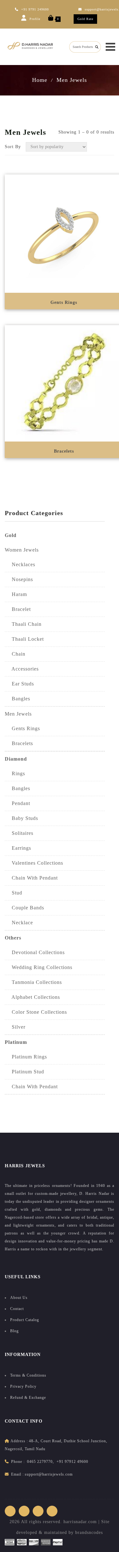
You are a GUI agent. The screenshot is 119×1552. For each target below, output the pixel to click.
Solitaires (19, 833)
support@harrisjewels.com (49, 1474)
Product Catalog (24, 1320)
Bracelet (18, 609)
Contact (17, 1308)
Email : (17, 1474)
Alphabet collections (32, 997)
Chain (15, 654)
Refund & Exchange (28, 1397)
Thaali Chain (23, 624)
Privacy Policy (23, 1386)
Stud (13, 892)
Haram (16, 594)
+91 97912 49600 (72, 1461)
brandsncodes (89, 1532)
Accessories (22, 668)
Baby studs (21, 818)
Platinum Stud (24, 1071)
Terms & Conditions (28, 1375)
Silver (15, 1027)
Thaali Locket (24, 639)
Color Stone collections (36, 1012)
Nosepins (19, 579)
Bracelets (19, 743)
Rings (15, 773)
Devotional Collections (35, 952)
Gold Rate (85, 19)
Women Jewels (22, 550)
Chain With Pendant (31, 878)
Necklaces (20, 564)
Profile (34, 19)
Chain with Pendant (31, 1086)
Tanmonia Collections (33, 982)
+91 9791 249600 (35, 9)
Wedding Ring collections (38, 967)
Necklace (19, 922)
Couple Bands (24, 907)
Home (39, 80)
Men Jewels (71, 80)
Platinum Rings (26, 1056)
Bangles (17, 698)
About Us (19, 1297)
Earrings (18, 848)
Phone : (18, 1461)
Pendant (17, 803)
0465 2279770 (40, 1461)
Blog (14, 1331)
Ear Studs (19, 683)
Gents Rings (22, 728)
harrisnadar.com (80, 1521)
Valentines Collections (34, 863)
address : (19, 1441)
